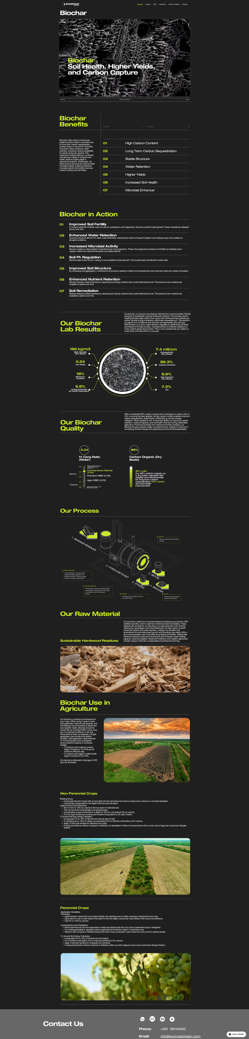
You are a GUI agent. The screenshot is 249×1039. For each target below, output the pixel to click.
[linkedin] (162, 1019)
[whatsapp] (142, 1019)
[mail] (152, 1019)
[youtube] (172, 1019)
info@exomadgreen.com (180, 1036)
